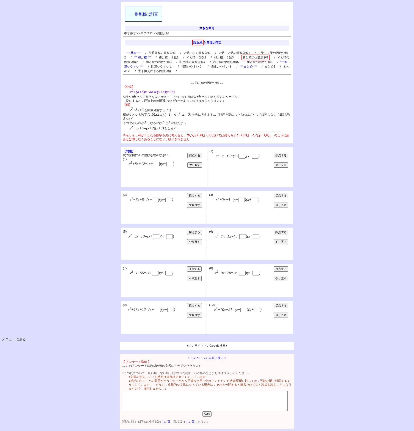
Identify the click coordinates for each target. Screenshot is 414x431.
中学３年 (147, 33)
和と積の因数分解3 (159, 62)
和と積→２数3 (224, 57)
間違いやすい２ (192, 66)
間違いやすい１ (162, 66)
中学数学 (130, 33)
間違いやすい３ (221, 66)
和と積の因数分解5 (226, 62)
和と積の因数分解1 (255, 57)
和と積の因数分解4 (192, 62)
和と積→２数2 (196, 57)
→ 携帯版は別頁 (144, 14)
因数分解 (163, 33)
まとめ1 (270, 66)
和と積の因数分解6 (260, 62)
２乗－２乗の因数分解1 (234, 53)
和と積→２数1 (169, 57)
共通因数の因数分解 (162, 53)
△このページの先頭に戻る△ (207, 358)
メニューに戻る (14, 339)
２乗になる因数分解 (196, 53)
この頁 (165, 421)
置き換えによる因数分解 (154, 71)
